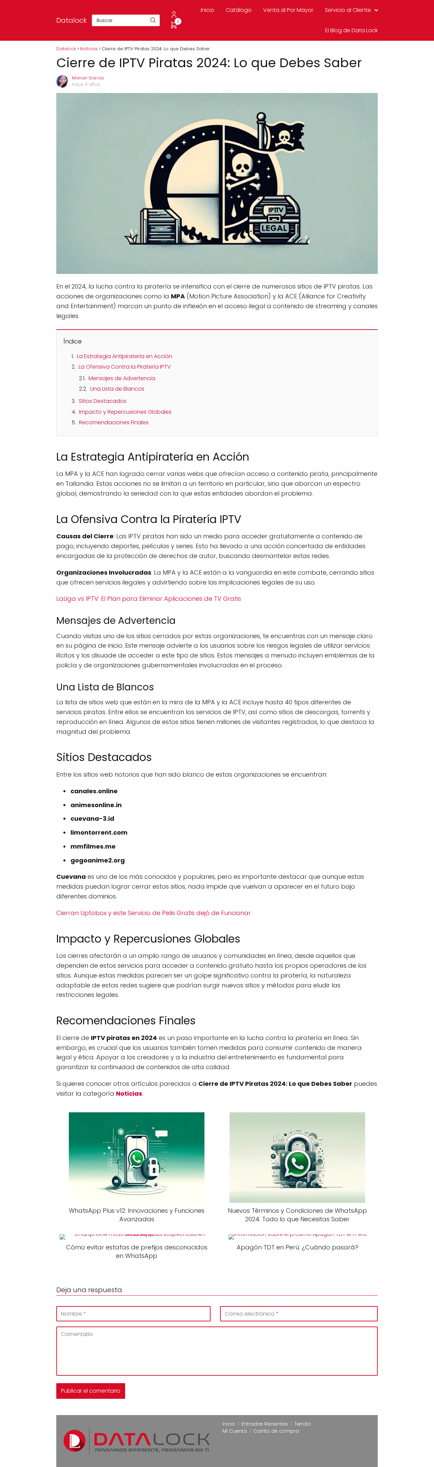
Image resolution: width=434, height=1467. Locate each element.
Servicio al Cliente (348, 10)
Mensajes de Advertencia (121, 378)
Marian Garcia (88, 78)
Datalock (71, 20)
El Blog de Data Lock (351, 30)
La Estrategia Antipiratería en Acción (124, 356)
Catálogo (239, 10)
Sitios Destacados (102, 401)
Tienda (302, 1423)
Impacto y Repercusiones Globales (125, 412)
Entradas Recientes (264, 1423)
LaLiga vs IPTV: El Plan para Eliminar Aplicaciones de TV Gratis (148, 598)
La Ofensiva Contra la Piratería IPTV (125, 367)
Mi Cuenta (234, 1431)
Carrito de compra (276, 1431)
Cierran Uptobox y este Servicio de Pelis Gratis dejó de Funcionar (153, 913)
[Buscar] (153, 20)
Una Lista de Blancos (117, 389)
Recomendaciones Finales (114, 422)
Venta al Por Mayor (288, 10)
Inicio (207, 10)
